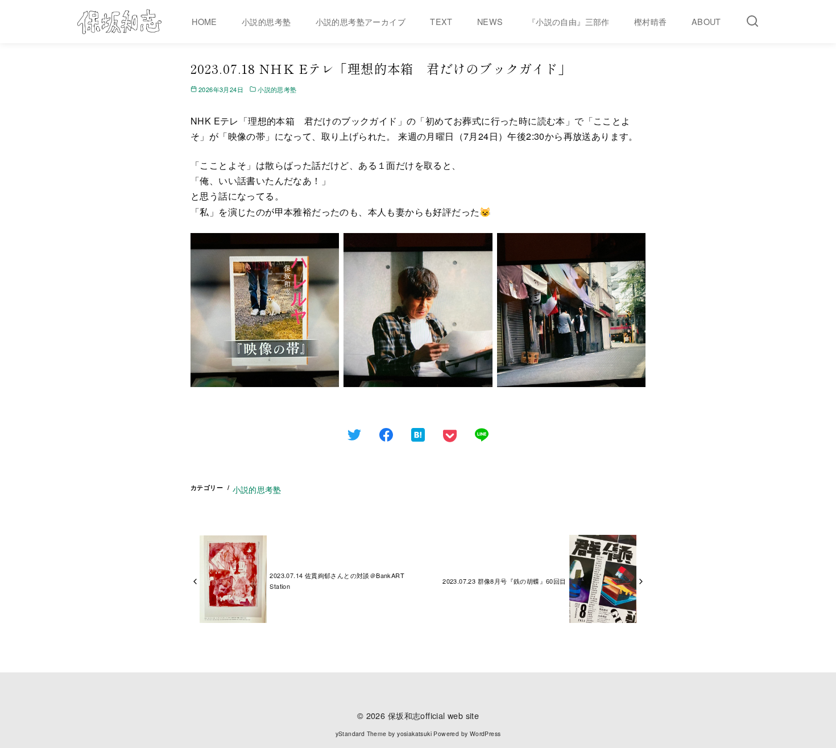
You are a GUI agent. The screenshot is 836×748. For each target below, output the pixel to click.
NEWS (490, 21)
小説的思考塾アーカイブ (360, 21)
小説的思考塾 (266, 21)
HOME (204, 21)
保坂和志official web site (433, 715)
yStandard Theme (361, 733)
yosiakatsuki (414, 733)
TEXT (441, 21)
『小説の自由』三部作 (569, 21)
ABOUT (706, 21)
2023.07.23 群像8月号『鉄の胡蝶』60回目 (504, 580)
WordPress (485, 733)
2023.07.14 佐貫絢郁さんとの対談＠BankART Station (337, 581)
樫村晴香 (650, 21)
